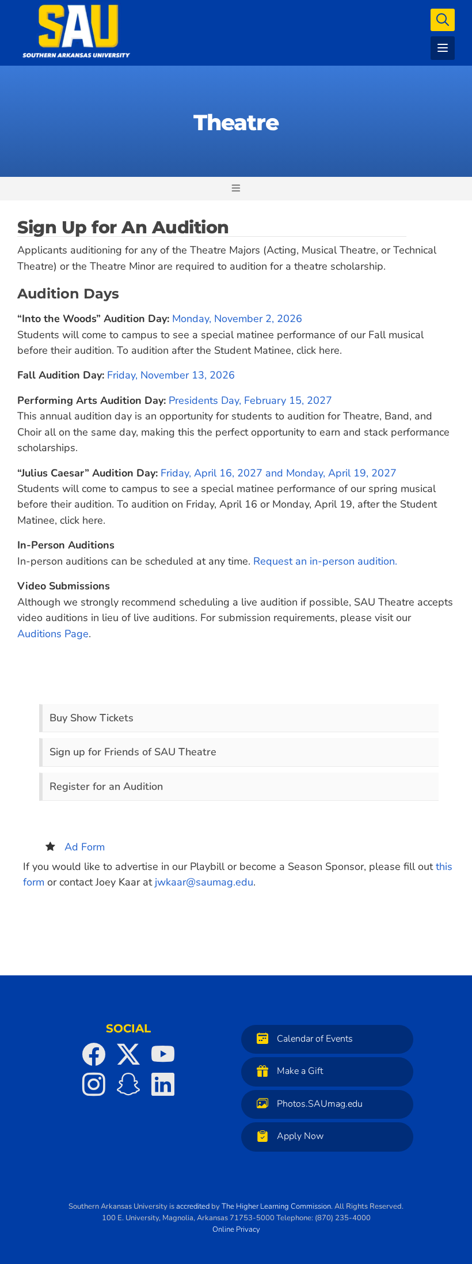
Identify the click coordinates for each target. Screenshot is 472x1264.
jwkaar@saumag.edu (204, 882)
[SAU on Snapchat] (128, 1084)
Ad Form (84, 847)
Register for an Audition (106, 786)
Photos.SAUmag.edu (320, 1104)
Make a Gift (300, 1071)
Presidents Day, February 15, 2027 (250, 400)
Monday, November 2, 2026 (237, 319)
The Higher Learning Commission (276, 1206)
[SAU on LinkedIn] (163, 1084)
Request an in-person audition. (325, 561)
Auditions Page (53, 634)
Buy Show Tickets (92, 718)
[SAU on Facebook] (93, 1054)
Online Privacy (236, 1229)
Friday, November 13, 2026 (171, 375)
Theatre (236, 122)
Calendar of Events (315, 1038)
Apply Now (300, 1136)
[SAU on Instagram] (93, 1084)
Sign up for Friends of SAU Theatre (133, 752)
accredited (193, 1206)
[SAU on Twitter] (128, 1054)
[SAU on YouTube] (163, 1054)
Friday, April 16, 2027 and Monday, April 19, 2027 (279, 473)
